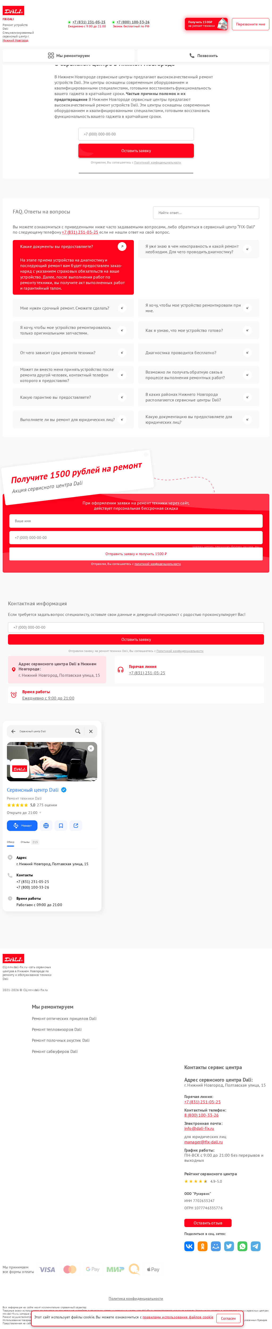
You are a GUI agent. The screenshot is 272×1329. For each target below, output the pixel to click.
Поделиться (189, 1246)
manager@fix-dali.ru (203, 1141)
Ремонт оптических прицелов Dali (64, 1018)
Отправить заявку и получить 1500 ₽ (136, 553)
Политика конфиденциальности (136, 1298)
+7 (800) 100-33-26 (133, 22)
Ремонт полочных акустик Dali (61, 1040)
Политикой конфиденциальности (157, 162)
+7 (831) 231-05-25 (89, 22)
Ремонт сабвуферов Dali (55, 1051)
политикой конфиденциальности (157, 564)
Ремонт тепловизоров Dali (57, 1029)
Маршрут (26, 825)
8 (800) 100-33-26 (201, 1115)
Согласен (228, 1318)
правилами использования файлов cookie (178, 1317)
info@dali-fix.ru (199, 1128)
